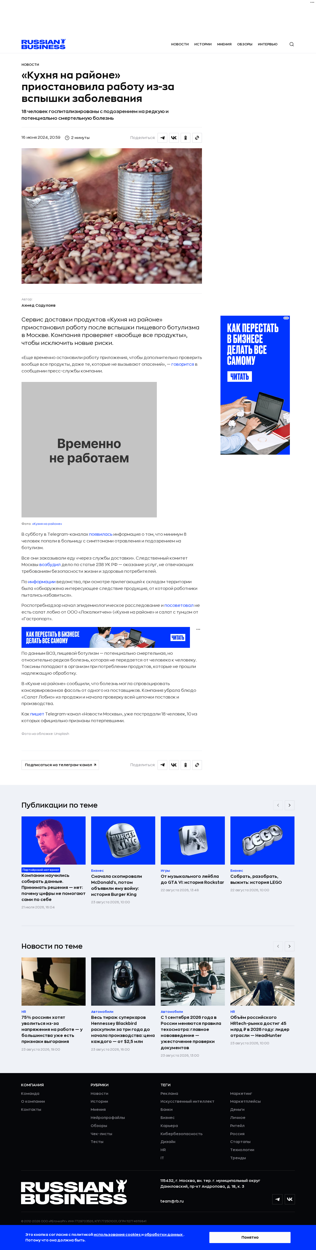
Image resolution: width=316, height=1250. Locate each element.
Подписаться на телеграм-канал (58, 765)
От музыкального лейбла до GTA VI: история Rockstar (192, 879)
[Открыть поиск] (291, 44)
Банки (167, 1109)
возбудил (50, 565)
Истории (203, 44)
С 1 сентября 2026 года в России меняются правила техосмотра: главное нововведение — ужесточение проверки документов (191, 1032)
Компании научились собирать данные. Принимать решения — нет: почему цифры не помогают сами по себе (54, 887)
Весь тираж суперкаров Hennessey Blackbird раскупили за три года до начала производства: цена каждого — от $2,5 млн (123, 1029)
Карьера (169, 1126)
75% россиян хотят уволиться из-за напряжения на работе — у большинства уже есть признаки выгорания (52, 1029)
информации (42, 582)
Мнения (224, 44)
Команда (30, 1094)
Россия (237, 1134)
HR (163, 1150)
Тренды (238, 1158)
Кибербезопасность (181, 1134)
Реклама (169, 1094)
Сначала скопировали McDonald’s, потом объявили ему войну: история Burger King (116, 885)
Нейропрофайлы (108, 1118)
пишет (37, 714)
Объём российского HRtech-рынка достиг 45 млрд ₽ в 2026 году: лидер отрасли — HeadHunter (259, 1026)
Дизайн (168, 1142)
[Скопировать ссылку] (197, 138)
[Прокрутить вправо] (289, 805)
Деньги (237, 1109)
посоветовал (179, 605)
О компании (33, 1101)
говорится (182, 364)
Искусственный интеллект (187, 1101)
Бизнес (168, 1118)
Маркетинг (241, 1094)
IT (162, 1158)
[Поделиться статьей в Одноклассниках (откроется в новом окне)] (185, 138)
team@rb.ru (172, 1201)
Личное (237, 1118)
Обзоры (244, 44)
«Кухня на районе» (47, 523)
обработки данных (163, 1235)
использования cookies (117, 1235)
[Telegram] (277, 1199)
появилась (100, 534)
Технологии (242, 1150)
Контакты (31, 1109)
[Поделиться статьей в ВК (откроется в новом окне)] (174, 138)
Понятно (250, 1237)
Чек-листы (101, 1134)
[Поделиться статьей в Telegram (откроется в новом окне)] (162, 138)
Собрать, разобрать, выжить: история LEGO (256, 879)
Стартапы (240, 1142)
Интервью (268, 44)
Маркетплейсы (245, 1101)
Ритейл (237, 1126)
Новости (180, 44)
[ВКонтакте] (290, 1199)
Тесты (97, 1142)
